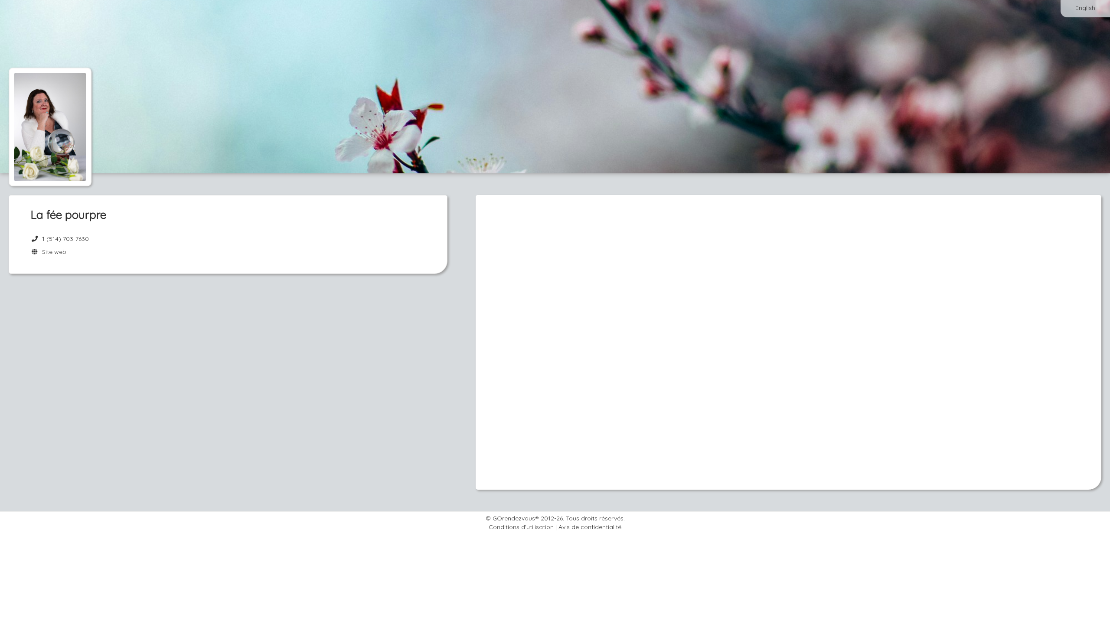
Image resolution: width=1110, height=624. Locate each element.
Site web (52, 252)
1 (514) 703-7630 (65, 239)
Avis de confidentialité (589, 527)
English (1085, 8)
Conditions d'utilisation (521, 527)
